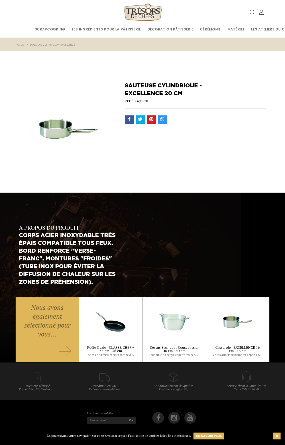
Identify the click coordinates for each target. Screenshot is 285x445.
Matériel (236, 29)
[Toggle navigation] (22, 12)
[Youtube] (190, 418)
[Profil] (261, 13)
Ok (131, 420)
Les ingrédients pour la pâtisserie (106, 29)
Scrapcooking (50, 29)
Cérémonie (210, 29)
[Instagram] (174, 418)
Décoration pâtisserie (170, 29)
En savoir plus (209, 435)
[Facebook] (158, 418)
